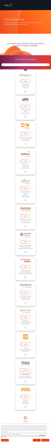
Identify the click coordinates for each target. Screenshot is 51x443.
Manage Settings (5, 440)
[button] (24, 421)
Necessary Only (45, 440)
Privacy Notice (42, 435)
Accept (36, 440)
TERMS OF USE (3, 436)
